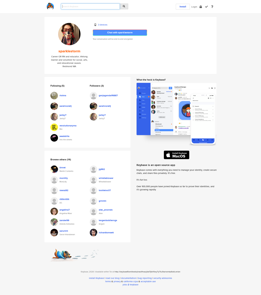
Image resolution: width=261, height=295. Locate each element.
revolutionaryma (68, 125)
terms (108, 281)
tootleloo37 (105, 190)
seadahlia (64, 136)
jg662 (102, 169)
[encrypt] (201, 7)
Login (194, 6)
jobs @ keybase (130, 284)
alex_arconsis (106, 209)
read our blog (112, 278)
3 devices (102, 24)
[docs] (212, 7)
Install (183, 6)
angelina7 (65, 209)
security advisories (162, 278)
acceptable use (148, 281)
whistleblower (106, 178)
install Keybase (96, 278)
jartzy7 (63, 115)
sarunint (64, 231)
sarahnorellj (66, 106)
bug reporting (145, 278)
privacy (117, 281)
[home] (50, 5)
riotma (63, 95)
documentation (128, 278)
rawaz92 (64, 190)
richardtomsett (106, 232)
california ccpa (130, 281)
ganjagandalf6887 (108, 95)
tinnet (63, 167)
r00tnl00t (64, 199)
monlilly (64, 178)
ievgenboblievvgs (108, 220)
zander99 (64, 220)
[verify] (206, 7)
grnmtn (102, 201)
